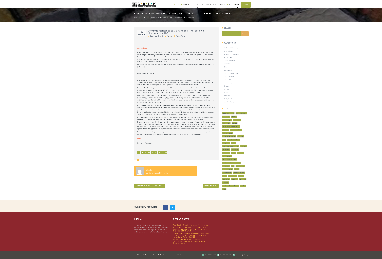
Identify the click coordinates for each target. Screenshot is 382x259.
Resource (234, 179)
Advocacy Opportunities (232, 54)
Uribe (224, 189)
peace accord (232, 176)
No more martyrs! (239, 172)
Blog (142, 17)
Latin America (240, 166)
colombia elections (236, 130)
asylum (234, 123)
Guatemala (226, 153)
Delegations (228, 70)
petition (241, 176)
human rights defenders (229, 159)
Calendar (222, 4)
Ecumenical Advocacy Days (230, 146)
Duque (233, 143)
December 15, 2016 (156, 36)
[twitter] (172, 207)
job (233, 166)
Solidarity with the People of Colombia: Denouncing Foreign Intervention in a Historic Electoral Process (189, 241)
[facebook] (165, 207)
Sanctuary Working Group (230, 186)
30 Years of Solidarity (231, 48)
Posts (147, 17)
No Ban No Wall (227, 172)
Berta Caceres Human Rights (231, 126)
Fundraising (235, 149)
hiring (233, 153)
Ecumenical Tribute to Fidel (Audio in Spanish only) (151, 185)
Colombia (227, 64)
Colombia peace (227, 133)
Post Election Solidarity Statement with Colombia (190, 225)
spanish (243, 186)
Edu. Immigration (230, 83)
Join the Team (229, 102)
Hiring (226, 92)
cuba (224, 139)
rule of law (226, 182)
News (231, 4)
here (139, 139)
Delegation (226, 143)
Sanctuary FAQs (210, 185)
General (226, 89)
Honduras (227, 96)
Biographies (228, 57)
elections (243, 146)
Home (178, 4)
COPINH (240, 136)
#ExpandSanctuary (228, 113)
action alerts (237, 120)
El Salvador (226, 149)
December (141, 34)
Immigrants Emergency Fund (231, 162)
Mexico (237, 169)
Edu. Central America (231, 73)
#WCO (234, 116)
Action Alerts (180, 36)
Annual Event (211, 4)
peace (224, 176)
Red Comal (226, 179)
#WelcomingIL (227, 120)
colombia (225, 130)
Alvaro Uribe (226, 123)
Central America (229, 61)
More (237, 4)
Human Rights (227, 156)
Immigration (228, 99)
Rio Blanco (242, 179)
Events (226, 86)
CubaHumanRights (234, 139)
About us (186, 4)
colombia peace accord (229, 136)
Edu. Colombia (229, 76)
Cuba (225, 67)
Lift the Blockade (227, 169)
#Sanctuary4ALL (241, 113)
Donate (246, 4)
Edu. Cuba (227, 80)
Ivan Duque (226, 166)
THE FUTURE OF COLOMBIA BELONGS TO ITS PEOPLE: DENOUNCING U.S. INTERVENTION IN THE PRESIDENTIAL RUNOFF (190, 229)
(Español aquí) (142, 48)
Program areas (198, 4)
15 (141, 31)
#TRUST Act (226, 116)
